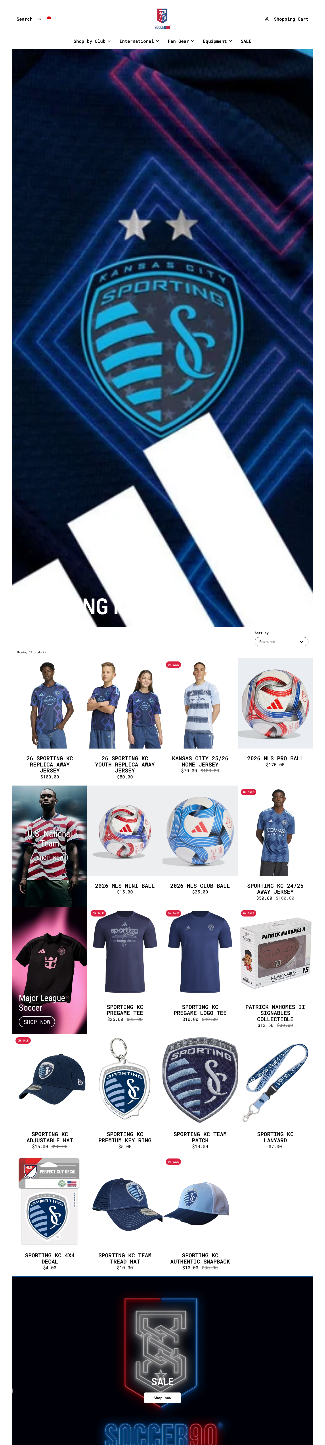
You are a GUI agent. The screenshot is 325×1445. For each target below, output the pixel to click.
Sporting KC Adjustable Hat (49, 1094)
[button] (23, 18)
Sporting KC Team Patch (200, 1094)
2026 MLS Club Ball (200, 846)
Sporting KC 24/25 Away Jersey (275, 846)
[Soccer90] (162, 19)
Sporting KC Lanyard (275, 1094)
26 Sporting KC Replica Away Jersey (49, 722)
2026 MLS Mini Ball (124, 846)
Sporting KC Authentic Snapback (200, 1215)
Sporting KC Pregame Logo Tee (200, 970)
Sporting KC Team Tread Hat (124, 1215)
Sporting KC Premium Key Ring (124, 1094)
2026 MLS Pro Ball (275, 722)
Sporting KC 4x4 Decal (49, 1215)
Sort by (262, 632)
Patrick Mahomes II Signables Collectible (275, 970)
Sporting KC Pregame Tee (124, 970)
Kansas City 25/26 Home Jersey (200, 722)
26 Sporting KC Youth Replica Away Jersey (124, 722)
